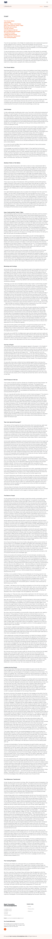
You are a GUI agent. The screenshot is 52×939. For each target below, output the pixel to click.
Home (41, 6)
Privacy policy (31, 908)
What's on (30, 911)
